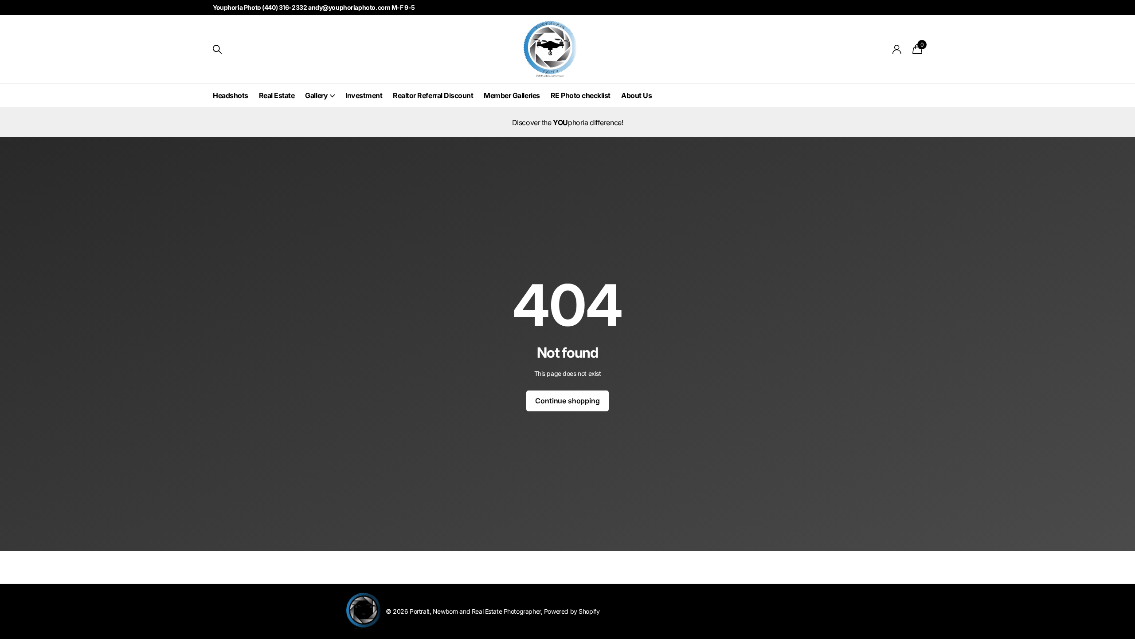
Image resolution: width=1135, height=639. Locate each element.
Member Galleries (512, 95)
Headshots (230, 95)
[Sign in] (897, 49)
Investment (363, 95)
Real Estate (277, 95)
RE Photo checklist (581, 95)
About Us (636, 95)
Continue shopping (567, 400)
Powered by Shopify (571, 611)
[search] (217, 49)
